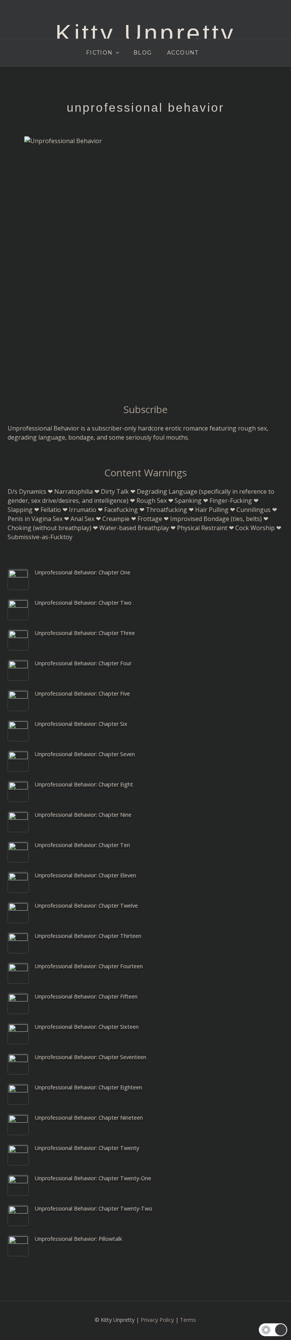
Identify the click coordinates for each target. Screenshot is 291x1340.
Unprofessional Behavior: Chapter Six (81, 723)
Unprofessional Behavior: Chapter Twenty (87, 1147)
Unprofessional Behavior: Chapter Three (85, 632)
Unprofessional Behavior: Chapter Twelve (86, 905)
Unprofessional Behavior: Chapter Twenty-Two (93, 1208)
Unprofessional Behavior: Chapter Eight (84, 784)
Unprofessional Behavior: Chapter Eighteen (88, 1087)
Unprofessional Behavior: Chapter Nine (83, 814)
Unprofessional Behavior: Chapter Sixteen (87, 1026)
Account (183, 52)
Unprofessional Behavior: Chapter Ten (82, 845)
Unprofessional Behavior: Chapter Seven (85, 754)
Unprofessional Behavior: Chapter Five (82, 693)
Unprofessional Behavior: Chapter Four (83, 663)
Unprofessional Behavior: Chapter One (82, 572)
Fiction (99, 52)
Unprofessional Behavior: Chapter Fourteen (89, 966)
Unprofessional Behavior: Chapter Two (83, 602)
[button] (273, 1329)
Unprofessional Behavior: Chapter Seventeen (90, 1057)
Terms (188, 1319)
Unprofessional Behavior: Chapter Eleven (85, 875)
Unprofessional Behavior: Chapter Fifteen (86, 996)
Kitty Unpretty (145, 33)
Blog (142, 52)
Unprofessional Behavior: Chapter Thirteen (88, 935)
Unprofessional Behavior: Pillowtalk (78, 1238)
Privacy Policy (157, 1319)
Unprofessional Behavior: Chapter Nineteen (89, 1117)
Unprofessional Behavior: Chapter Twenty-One (93, 1178)
